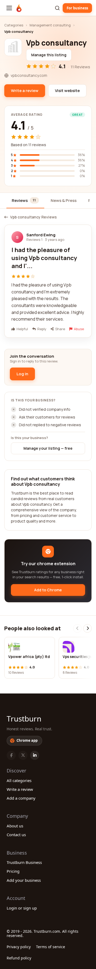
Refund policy (19, 957)
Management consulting (50, 25)
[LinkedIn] (34, 755)
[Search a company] (57, 8)
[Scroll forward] (87, 628)
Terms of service (50, 946)
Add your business (24, 880)
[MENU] (9, 8)
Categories (13, 25)
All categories (19, 780)
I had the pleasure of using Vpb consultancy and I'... (44, 258)
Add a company (21, 798)
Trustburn (24, 718)
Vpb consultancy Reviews (33, 217)
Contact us (16, 834)
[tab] (25, 201)
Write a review (20, 789)
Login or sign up (22, 908)
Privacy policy (19, 946)
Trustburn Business (24, 862)
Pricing (13, 871)
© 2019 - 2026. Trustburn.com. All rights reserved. (42, 933)
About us (15, 825)
